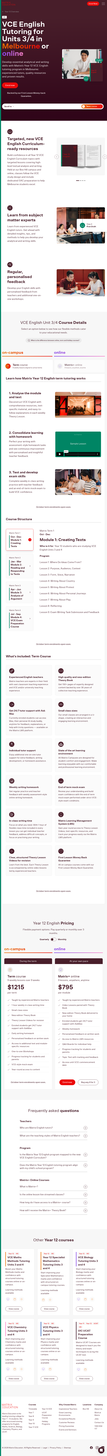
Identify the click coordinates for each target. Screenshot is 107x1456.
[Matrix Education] (8, 3)
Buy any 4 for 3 (88, 1082)
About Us (98, 1409)
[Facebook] (91, 1448)
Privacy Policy (55, 1448)
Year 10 (32, 1423)
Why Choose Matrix (67, 1405)
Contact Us (99, 1422)
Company (98, 1405)
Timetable (33, 1409)
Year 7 (31, 1413)
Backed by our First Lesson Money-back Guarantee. (26, 94)
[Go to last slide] (57, 157)
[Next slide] (105, 157)
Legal (45, 1448)
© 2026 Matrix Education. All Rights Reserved (21, 1448)
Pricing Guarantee (66, 1426)
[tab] (77, 180)
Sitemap (67, 1448)
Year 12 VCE (47, 1409)
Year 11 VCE (33, 1427)
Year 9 (31, 1420)
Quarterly (44, 939)
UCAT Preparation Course (47, 1415)
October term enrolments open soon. (53, 507)
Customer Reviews (67, 1422)
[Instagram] (97, 1448)
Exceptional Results (67, 1419)
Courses (32, 1405)
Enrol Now (93, 4)
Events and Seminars (67, 1430)
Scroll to (8, 106)
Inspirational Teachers (68, 1409)
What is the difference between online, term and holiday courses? (55, 340)
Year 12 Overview (12, 12)
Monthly (62, 939)
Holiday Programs (46, 1422)
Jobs (96, 1419)
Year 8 (31, 1416)
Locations (87, 1405)
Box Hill (86, 1409)
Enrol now (10, 85)
